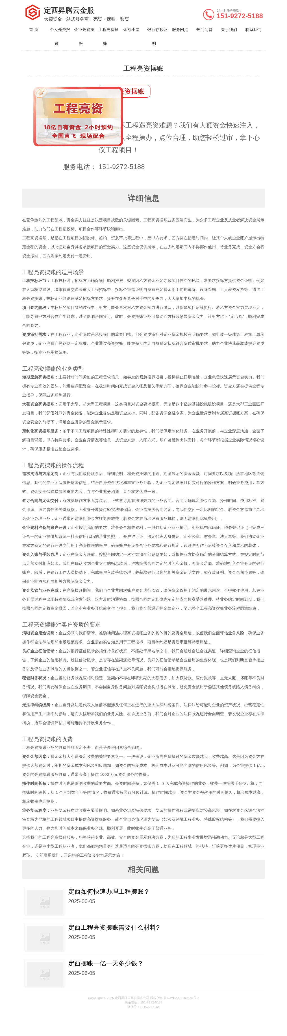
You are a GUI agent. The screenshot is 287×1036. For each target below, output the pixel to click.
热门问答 (204, 29)
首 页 (33, 29)
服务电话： (80, 166)
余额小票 (131, 29)
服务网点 (180, 29)
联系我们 (253, 29)
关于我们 (229, 29)
